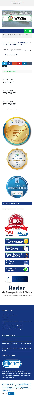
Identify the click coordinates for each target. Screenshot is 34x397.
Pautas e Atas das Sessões (26, 50)
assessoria (13, 373)
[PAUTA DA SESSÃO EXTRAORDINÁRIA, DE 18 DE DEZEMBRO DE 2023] (9, 87)
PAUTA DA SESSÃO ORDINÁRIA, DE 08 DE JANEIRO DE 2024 (8, 81)
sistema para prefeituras (21, 371)
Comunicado (5, 340)
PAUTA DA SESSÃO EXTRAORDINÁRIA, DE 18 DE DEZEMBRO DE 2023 (9, 92)
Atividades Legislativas (14, 50)
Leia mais (18, 388)
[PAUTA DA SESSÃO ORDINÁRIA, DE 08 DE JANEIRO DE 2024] (9, 76)
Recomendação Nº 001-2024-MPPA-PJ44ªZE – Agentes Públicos (17, 3)
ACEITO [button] (11, 393)
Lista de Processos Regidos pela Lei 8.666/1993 (13, 348)
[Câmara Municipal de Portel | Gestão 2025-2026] (17, 18)
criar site (12, 371)
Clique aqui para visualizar (11, 55)
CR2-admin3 (6, 49)
